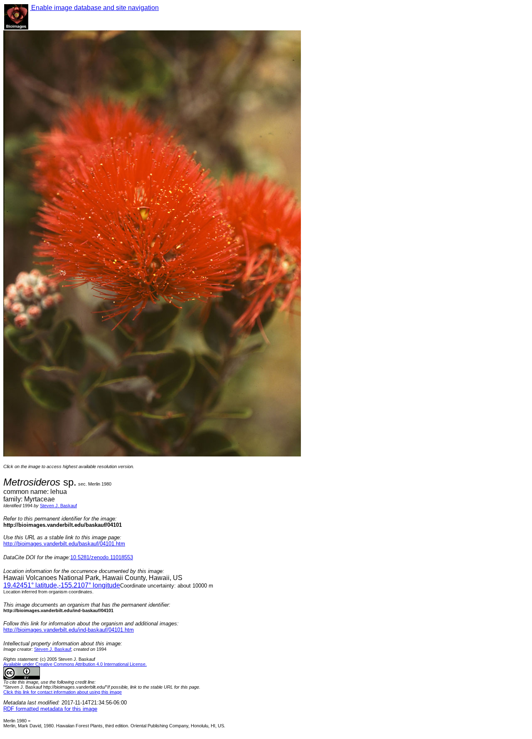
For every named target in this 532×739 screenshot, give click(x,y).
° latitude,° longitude (61, 585)
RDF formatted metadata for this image (50, 709)
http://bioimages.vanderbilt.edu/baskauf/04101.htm (64, 544)
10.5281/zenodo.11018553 (101, 557)
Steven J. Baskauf (58, 505)
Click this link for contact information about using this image (62, 691)
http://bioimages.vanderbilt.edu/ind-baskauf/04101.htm (68, 630)
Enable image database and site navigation (94, 7)
